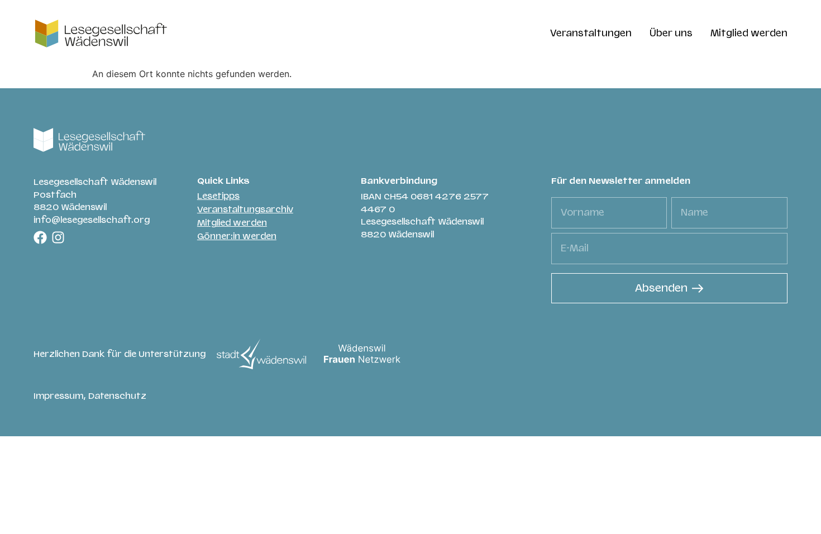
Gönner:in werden (236, 236)
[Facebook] (40, 237)
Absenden (661, 288)
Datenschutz (117, 396)
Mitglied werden (748, 33)
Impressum (58, 396)
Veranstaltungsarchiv (245, 209)
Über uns (671, 33)
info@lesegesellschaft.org (92, 220)
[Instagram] (58, 237)
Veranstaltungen (591, 33)
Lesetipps (218, 196)
